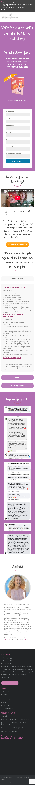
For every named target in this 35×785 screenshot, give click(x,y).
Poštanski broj (10, 146)
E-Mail (8, 118)
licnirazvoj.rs (7, 639)
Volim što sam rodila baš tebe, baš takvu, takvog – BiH (18, 669)
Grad (7, 139)
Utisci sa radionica (8, 700)
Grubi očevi (4, 716)
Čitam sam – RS (7, 658)
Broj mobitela (10, 125)
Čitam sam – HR (7, 663)
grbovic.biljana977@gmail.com (10, 2)
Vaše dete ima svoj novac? (9, 731)
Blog (4, 697)
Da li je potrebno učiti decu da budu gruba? (15, 719)
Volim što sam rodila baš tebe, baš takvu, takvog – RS (18, 666)
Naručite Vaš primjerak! (19, 244)
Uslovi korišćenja (7, 705)
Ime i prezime (10, 111)
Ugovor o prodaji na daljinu (10, 683)
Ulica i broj (9, 132)
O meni (5, 694)
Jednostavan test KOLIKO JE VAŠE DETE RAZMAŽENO (13, 723)
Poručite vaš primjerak (18, 161)
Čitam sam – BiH (7, 661)
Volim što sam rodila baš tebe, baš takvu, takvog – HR (18, 672)
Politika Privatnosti (8, 708)
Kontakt (5, 702)
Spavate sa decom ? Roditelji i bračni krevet (15, 728)
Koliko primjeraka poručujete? (14, 153)
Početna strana (7, 692)
